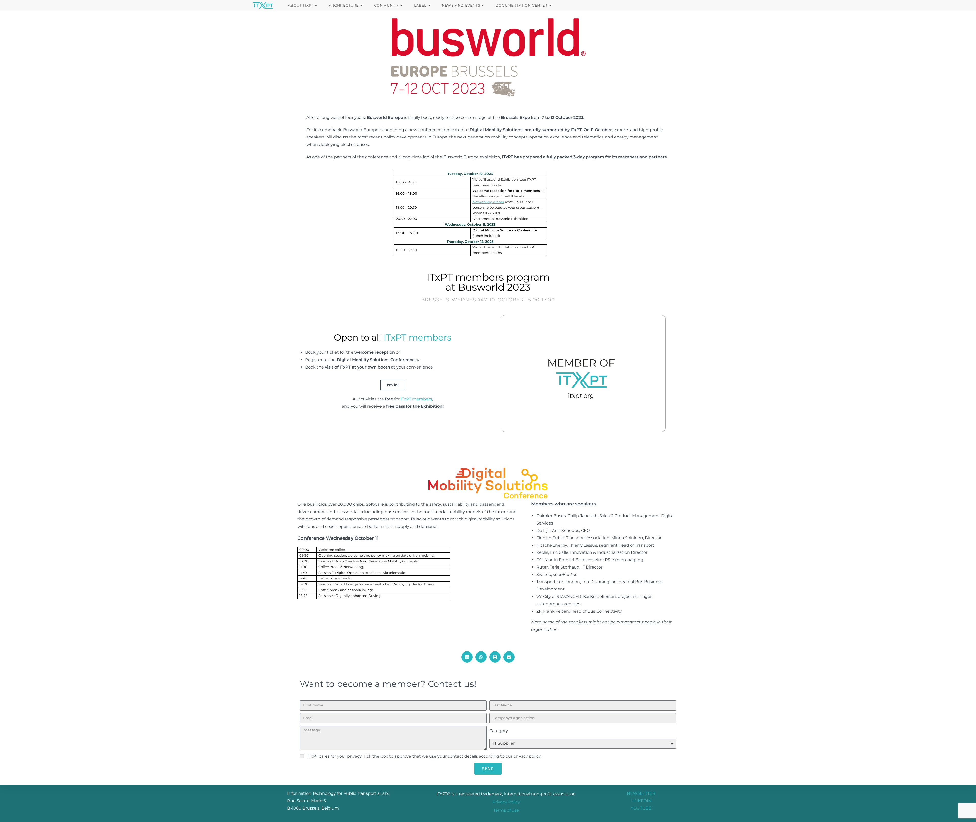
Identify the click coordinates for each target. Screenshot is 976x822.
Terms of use (506, 810)
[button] (467, 657)
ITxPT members (417, 337)
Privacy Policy (506, 802)
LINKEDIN (641, 800)
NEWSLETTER (641, 793)
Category (498, 730)
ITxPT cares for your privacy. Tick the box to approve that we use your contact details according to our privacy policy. (424, 756)
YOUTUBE (641, 808)
